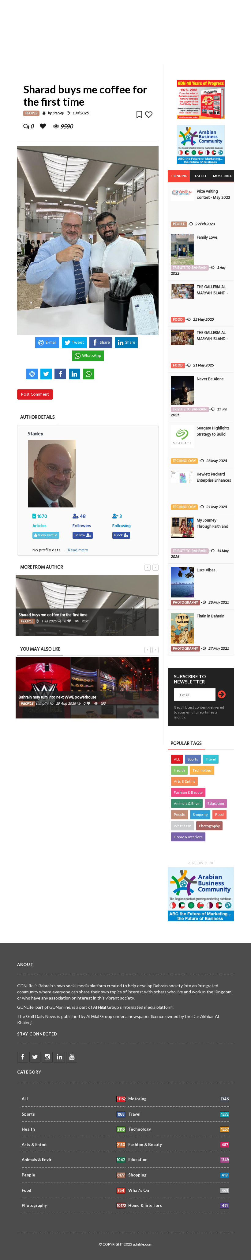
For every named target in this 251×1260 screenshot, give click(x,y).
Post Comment (35, 394)
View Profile (47, 535)
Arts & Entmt (184, 781)
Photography (209, 826)
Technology (202, 770)
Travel (211, 759)
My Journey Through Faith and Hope (212, 526)
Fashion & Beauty (188, 792)
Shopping (200, 814)
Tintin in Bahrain (210, 616)
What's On (182, 826)
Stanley (58, 113)
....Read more (77, 550)
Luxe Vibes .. (207, 570)
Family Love (207, 237)
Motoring (178, 1099)
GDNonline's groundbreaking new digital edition (66, 615)
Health (179, 770)
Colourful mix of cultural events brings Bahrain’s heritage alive (103, 697)
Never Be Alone (210, 379)
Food (219, 814)
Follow (80, 535)
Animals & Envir (187, 803)
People (179, 814)
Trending (178, 176)
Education (216, 803)
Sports (193, 759)
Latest (201, 176)
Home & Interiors (188, 837)
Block (119, 535)
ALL (177, 759)
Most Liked (223, 176)
